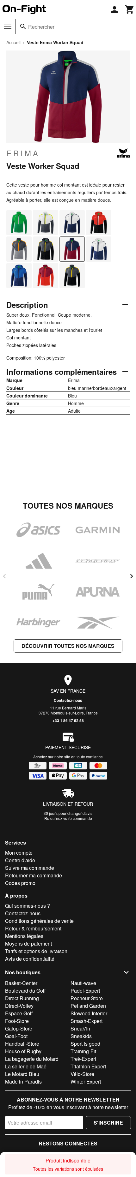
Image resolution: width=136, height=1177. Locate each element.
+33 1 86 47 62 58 (68, 720)
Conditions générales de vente (39, 920)
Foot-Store (17, 1021)
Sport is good (85, 1043)
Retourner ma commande (33, 875)
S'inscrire (108, 1122)
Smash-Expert (86, 1021)
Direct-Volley (19, 1005)
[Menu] (7, 26)
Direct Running (22, 998)
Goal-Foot (16, 1036)
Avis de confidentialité (29, 958)
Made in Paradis (23, 1081)
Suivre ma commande (29, 867)
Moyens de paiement (28, 943)
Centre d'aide (20, 860)
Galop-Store (18, 1028)
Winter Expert (86, 1081)
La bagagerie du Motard (32, 1058)
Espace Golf (19, 1013)
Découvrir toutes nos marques (68, 645)
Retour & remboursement (33, 928)
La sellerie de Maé (25, 1066)
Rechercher (41, 26)
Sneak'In (80, 1028)
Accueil (13, 42)
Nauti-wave (83, 983)
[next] (131, 576)
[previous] (4, 576)
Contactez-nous (68, 700)
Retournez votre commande (68, 818)
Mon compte (19, 852)
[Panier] (130, 9)
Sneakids (81, 1036)
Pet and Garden (88, 1005)
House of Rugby (23, 1051)
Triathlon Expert (88, 1066)
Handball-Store (22, 1043)
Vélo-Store (82, 1074)
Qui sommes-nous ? (27, 905)
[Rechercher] (23, 26)
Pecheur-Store (87, 998)
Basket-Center (21, 983)
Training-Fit (83, 1051)
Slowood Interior (89, 1013)
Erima (23, 153)
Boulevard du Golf (25, 990)
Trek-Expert (83, 1058)
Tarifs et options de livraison (36, 951)
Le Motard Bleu (22, 1074)
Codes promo (20, 883)
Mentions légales (24, 936)
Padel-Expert (85, 990)
